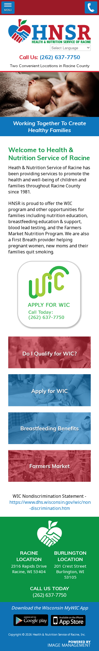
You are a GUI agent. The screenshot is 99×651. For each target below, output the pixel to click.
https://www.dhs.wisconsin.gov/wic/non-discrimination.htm (50, 505)
